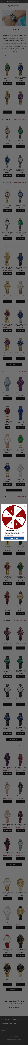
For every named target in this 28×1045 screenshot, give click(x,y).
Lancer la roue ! (14, 538)
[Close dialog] (25, 506)
